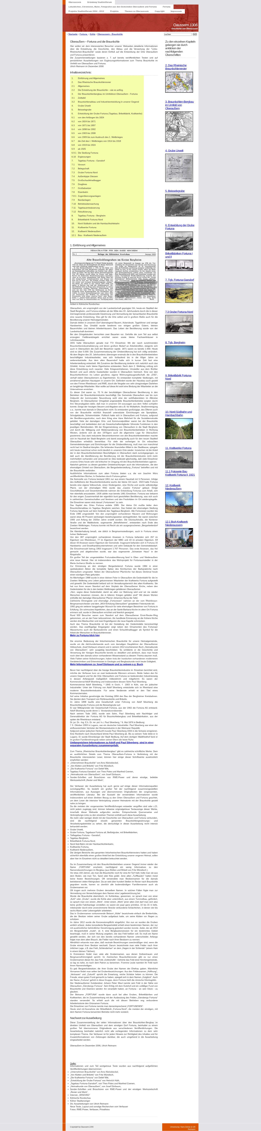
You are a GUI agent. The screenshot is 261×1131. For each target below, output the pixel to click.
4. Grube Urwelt (174, 150)
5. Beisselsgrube (175, 191)
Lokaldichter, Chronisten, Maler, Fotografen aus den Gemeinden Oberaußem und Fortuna (113, 7)
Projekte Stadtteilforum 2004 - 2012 (86, 11)
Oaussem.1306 (185, 25)
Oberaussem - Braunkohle (110, 34)
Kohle (92, 34)
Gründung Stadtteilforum (99, 2)
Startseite (72, 34)
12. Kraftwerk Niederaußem (173, 487)
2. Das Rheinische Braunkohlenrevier (176, 67)
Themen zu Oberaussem (137, 11)
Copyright (160, 11)
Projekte (114, 11)
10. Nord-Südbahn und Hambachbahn (178, 413)
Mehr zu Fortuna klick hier (85, 635)
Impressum (176, 11)
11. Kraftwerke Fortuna (178, 448)
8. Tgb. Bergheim (175, 342)
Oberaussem (75, 2)
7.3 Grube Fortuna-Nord (179, 311)
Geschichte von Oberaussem (184, 28)
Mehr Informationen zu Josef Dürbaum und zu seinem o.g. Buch (106, 664)
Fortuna (167, 7)
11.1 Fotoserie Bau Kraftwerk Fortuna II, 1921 (180, 473)
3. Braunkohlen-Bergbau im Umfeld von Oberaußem (179, 105)
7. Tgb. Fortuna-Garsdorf (179, 279)
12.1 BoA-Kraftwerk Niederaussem (176, 523)
